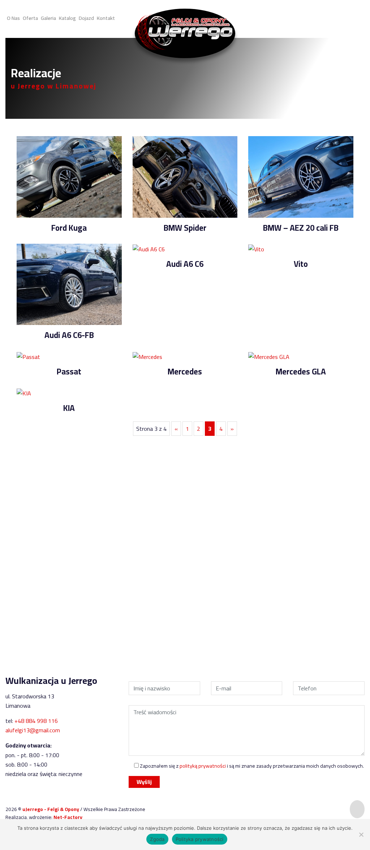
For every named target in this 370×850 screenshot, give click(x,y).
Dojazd (86, 17)
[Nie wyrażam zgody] (361, 834)
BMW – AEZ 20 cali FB (301, 227)
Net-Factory (67, 817)
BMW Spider (185, 227)
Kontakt (106, 17)
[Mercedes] (147, 356)
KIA (69, 408)
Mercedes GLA (301, 371)
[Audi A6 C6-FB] (69, 283)
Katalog (67, 17)
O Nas (13, 17)
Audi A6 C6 (184, 264)
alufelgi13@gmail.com (32, 730)
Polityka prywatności (200, 839)
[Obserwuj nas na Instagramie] (332, 18)
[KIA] (24, 392)
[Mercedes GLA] (268, 356)
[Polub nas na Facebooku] (346, 18)
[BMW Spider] (185, 176)
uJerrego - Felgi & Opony (51, 809)
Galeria (48, 17)
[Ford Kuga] (69, 176)
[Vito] (256, 248)
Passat (69, 371)
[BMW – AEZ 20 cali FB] (300, 176)
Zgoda (157, 839)
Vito (301, 264)
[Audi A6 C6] (149, 248)
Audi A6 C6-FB (69, 335)
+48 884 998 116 (196, 598)
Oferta (30, 17)
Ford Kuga (69, 227)
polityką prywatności (203, 766)
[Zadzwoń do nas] (361, 18)
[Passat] (28, 356)
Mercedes (185, 371)
